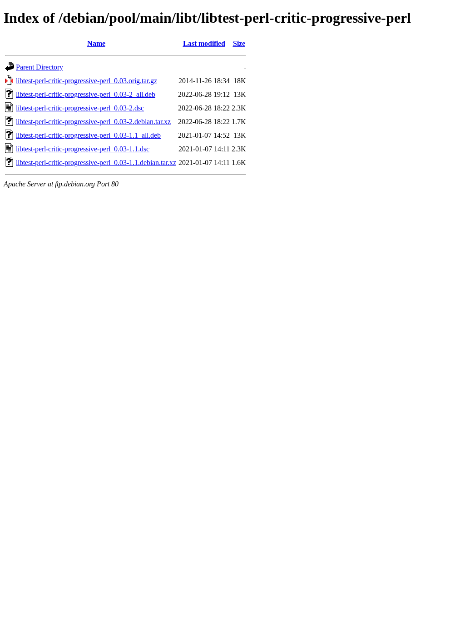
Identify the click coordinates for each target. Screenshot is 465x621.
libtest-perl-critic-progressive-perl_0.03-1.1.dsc (82, 149)
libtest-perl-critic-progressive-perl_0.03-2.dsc (80, 108)
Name (96, 43)
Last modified (204, 43)
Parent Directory (39, 67)
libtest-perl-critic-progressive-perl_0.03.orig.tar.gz (86, 81)
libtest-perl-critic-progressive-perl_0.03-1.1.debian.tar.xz (96, 162)
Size (239, 43)
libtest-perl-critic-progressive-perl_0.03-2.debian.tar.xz (93, 121)
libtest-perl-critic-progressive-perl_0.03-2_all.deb (85, 94)
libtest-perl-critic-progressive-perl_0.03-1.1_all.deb (88, 135)
